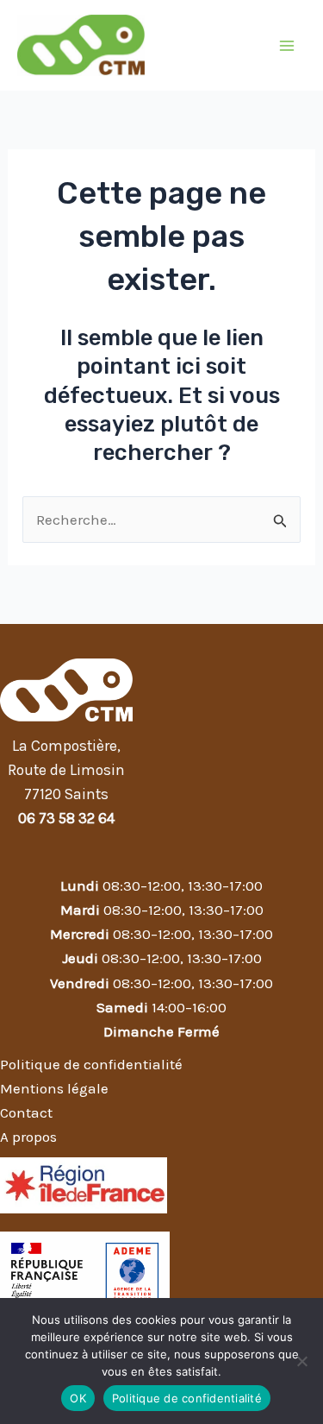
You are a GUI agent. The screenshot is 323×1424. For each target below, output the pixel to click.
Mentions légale (54, 1088)
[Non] (301, 1361)
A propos (28, 1136)
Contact (26, 1112)
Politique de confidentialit (87, 1064)
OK (78, 1398)
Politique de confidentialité (187, 1398)
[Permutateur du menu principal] (287, 46)
